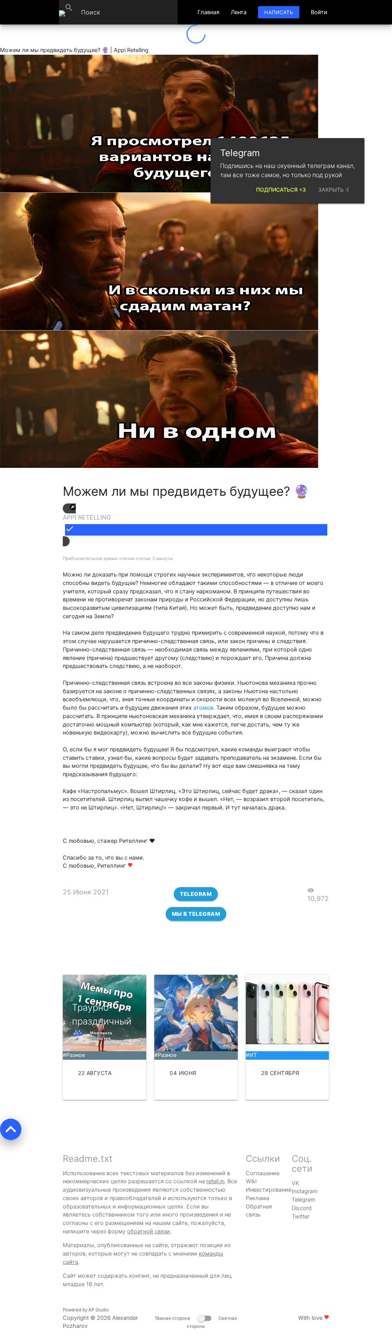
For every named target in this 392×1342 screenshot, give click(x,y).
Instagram (305, 1191)
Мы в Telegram (196, 913)
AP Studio (98, 1310)
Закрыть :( (333, 189)
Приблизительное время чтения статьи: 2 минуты (118, 558)
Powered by (86, 1310)
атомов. (204, 707)
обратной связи (148, 1231)
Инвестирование (268, 1189)
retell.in (215, 1181)
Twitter (300, 1216)
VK (295, 1183)
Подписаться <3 (281, 189)
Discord (302, 1208)
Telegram (196, 894)
